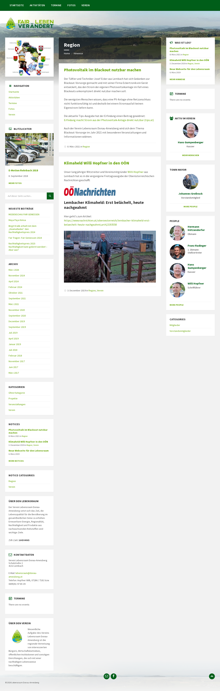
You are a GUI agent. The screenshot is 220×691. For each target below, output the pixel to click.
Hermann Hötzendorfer (196, 228)
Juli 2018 (13, 349)
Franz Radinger (197, 245)
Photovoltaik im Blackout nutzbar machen (102, 69)
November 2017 (17, 361)
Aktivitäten (37, 5)
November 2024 (17, 275)
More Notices (16, 461)
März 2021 (14, 304)
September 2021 (17, 298)
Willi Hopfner (136, 172)
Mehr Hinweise (177, 79)
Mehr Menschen (190, 155)
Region (86, 146)
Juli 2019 (13, 332)
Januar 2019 (15, 344)
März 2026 (14, 269)
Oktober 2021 (16, 292)
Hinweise (78, 53)
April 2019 (14, 338)
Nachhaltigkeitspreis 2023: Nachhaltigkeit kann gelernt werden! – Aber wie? (28, 246)
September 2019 (17, 327)
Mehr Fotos (15, 183)
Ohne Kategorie (17, 392)
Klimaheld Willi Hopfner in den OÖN (96, 163)
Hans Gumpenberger (190, 142)
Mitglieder (175, 325)
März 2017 (14, 372)
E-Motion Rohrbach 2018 (23, 170)
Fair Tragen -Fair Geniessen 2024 (25, 237)
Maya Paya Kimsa (17, 220)
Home (67, 53)
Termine (56, 5)
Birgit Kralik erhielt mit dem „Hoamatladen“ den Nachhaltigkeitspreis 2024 (22, 229)
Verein (85, 5)
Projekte (13, 398)
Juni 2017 (13, 367)
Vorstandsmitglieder (180, 330)
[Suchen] (50, 196)
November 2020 (17, 309)
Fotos (71, 5)
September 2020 (17, 315)
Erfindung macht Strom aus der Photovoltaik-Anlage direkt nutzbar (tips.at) (109, 120)
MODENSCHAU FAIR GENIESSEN (24, 214)
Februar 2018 (15, 355)
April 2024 (14, 281)
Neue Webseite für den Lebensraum (29, 450)
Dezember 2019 (17, 321)
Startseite (17, 5)
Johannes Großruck (190, 193)
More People (190, 206)
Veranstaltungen (17, 404)
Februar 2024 (15, 287)
